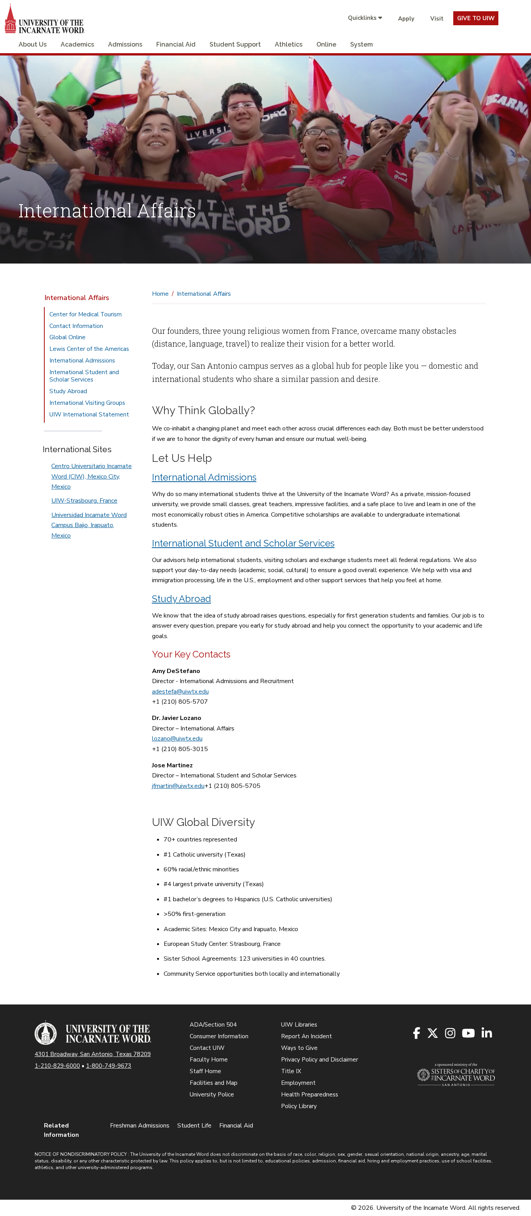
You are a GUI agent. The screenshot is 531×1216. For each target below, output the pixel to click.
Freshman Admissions (139, 1125)
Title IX (291, 1071)
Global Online (67, 337)
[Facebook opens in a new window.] (417, 1033)
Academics (77, 44)
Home (160, 294)
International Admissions (82, 360)
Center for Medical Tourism (85, 314)
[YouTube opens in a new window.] (469, 1033)
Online (326, 44)
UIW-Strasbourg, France (84, 500)
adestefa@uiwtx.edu (180, 691)
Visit (437, 19)
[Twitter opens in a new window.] (433, 1033)
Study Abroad (68, 391)
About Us (33, 44)
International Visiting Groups (87, 403)
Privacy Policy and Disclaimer (319, 1059)
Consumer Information (219, 1036)
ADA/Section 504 (213, 1025)
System (361, 44)
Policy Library (299, 1106)
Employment (298, 1083)
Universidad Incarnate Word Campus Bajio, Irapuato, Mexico (89, 525)
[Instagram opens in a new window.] (450, 1033)
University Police (212, 1094)
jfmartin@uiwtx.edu (178, 786)
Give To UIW (475, 18)
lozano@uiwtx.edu (177, 738)
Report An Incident (306, 1036)
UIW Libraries (299, 1025)
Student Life (194, 1125)
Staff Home (205, 1071)
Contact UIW (207, 1048)
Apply (406, 19)
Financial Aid (176, 44)
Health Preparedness (309, 1094)
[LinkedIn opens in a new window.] (487, 1033)
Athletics (288, 44)
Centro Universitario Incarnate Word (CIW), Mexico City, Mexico (91, 476)
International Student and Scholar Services (84, 376)
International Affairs (77, 297)
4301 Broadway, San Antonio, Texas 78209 (93, 1054)
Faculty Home (209, 1059)
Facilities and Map (214, 1083)
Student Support (235, 44)
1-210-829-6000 (57, 1066)
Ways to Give (299, 1048)
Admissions (125, 44)
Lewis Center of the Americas (89, 349)
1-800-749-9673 (108, 1066)
